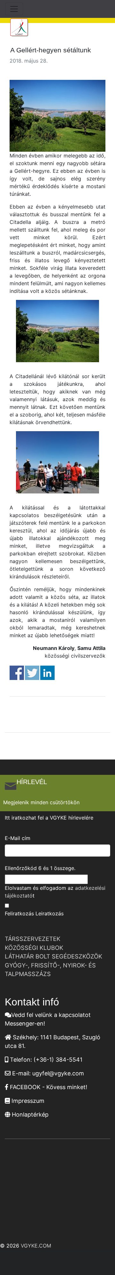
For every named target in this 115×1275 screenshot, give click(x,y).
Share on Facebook (17, 673)
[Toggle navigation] (14, 9)
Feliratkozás (19, 913)
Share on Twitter (32, 673)
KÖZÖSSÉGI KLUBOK (34, 947)
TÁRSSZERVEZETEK (32, 938)
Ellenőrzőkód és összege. (40, 868)
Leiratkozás (49, 913)
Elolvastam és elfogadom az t (55, 892)
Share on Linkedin (47, 673)
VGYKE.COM (36, 1245)
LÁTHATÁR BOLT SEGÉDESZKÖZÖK (53, 956)
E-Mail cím (17, 838)
